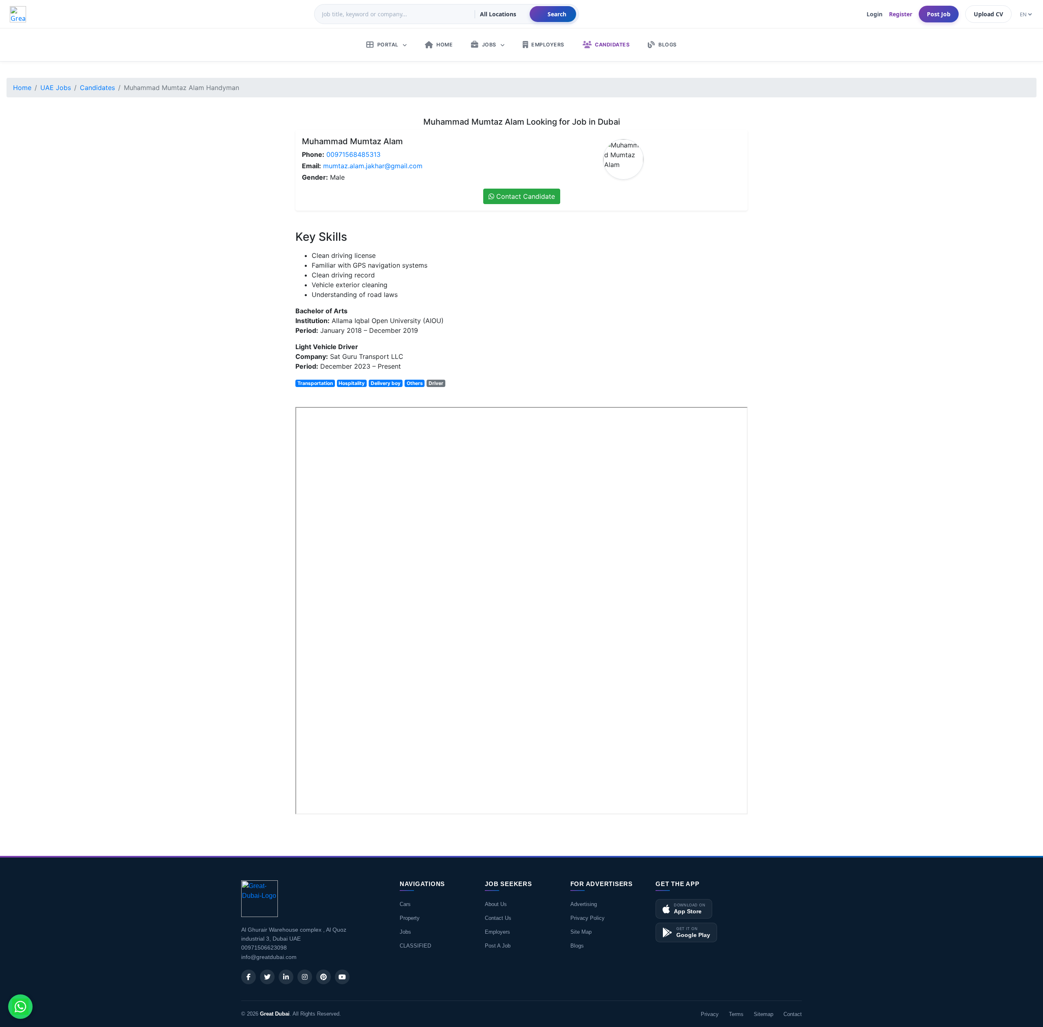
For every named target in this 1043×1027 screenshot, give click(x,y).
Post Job (939, 14)
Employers (497, 932)
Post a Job (497, 946)
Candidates (97, 88)
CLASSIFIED (415, 946)
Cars (405, 904)
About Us (496, 904)
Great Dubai (275, 1014)
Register (900, 14)
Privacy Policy (587, 918)
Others (415, 383)
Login (874, 14)
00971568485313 (353, 154)
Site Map (581, 932)
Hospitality (352, 383)
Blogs (577, 946)
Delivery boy (385, 383)
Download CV (721, 825)
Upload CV (988, 14)
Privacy (710, 1014)
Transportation (315, 383)
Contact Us (498, 918)
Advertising (583, 904)
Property (410, 918)
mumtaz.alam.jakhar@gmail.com (372, 166)
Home (22, 88)
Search (557, 14)
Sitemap (763, 1014)
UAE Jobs (55, 88)
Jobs (405, 932)
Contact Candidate (524, 196)
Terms (736, 1014)
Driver (436, 383)
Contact (792, 1014)
